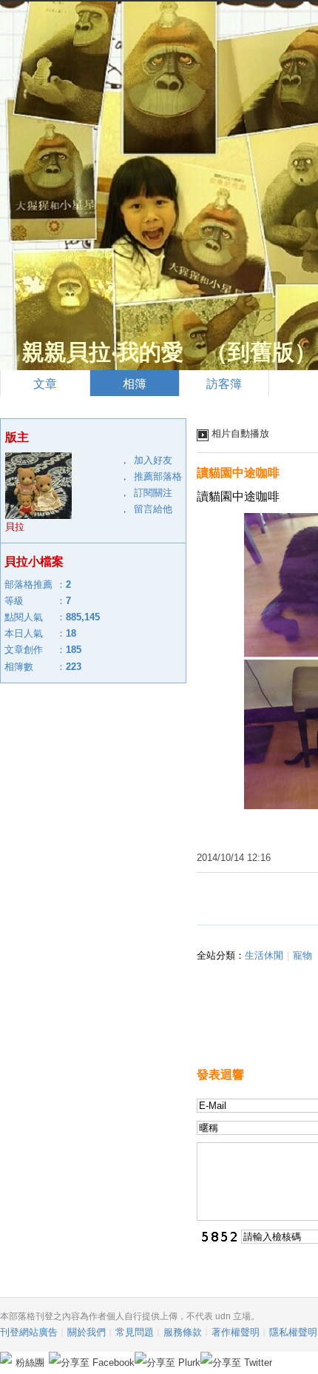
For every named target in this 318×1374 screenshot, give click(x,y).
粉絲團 (30, 1362)
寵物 (302, 955)
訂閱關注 (153, 492)
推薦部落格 (158, 476)
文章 (45, 384)
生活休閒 (264, 955)
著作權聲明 (236, 1332)
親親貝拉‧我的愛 (102, 352)
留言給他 (153, 509)
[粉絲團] (6, 1358)
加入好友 (153, 460)
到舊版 (261, 352)
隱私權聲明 (293, 1332)
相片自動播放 (240, 433)
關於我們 (86, 1332)
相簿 (134, 384)
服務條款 (182, 1332)
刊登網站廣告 (29, 1332)
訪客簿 (224, 384)
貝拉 (14, 526)
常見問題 (134, 1332)
